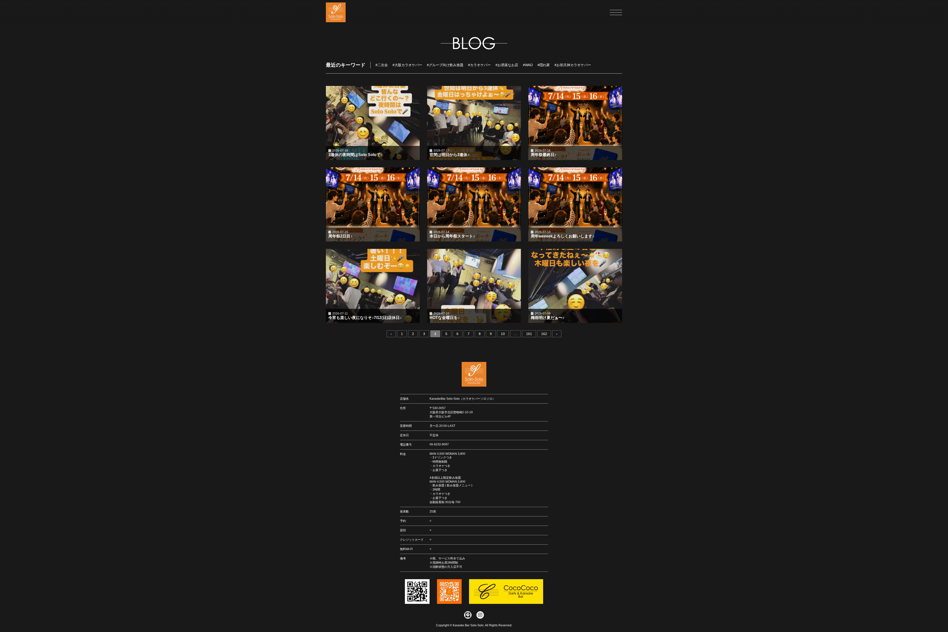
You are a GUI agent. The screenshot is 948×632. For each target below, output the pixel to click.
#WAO (528, 65)
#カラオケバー (479, 65)
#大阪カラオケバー (407, 65)
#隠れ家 (543, 65)
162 (544, 334)
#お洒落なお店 (506, 65)
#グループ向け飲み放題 (445, 65)
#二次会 (381, 65)
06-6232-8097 (439, 444)
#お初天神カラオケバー (572, 65)
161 (529, 334)
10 (503, 334)
